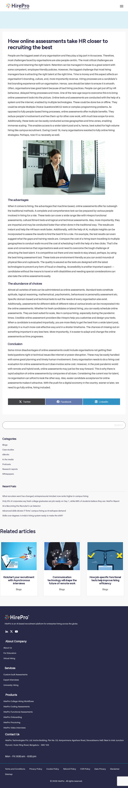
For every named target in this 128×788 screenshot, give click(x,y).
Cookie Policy (52, 769)
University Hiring (10, 685)
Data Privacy (100, 769)
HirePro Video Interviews (14, 727)
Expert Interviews (11, 680)
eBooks (5, 454)
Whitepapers (8, 474)
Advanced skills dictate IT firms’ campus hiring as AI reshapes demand (34, 510)
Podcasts (6, 464)
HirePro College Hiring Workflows (18, 701)
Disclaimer (114, 769)
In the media (8, 459)
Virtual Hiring (9, 658)
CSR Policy (85, 769)
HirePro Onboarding (12, 717)
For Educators (9, 653)
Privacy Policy (35, 769)
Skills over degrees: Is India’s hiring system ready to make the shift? (32, 515)
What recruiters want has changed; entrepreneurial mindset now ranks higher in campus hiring (45, 496)
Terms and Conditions (15, 769)
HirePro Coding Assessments (16, 706)
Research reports (10, 469)
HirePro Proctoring (11, 722)
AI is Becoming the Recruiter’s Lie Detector (21, 506)
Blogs (4, 445)
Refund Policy (69, 769)
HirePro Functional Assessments (18, 712)
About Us (7, 647)
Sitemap (8, 774)
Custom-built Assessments (15, 674)
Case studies (8, 449)
